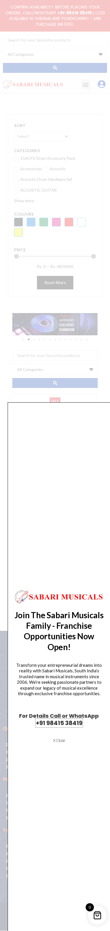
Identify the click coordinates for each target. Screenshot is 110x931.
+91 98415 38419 (59, 723)
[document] (55, 465)
